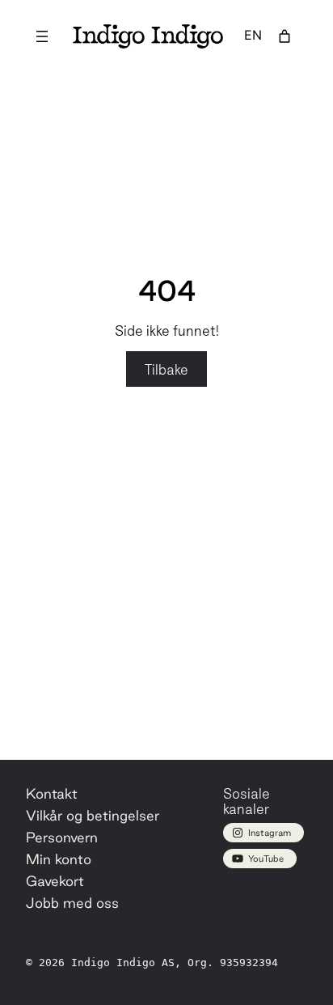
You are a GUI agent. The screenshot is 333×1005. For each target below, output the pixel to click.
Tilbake (166, 369)
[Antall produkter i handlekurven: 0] (284, 36)
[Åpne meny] (42, 36)
